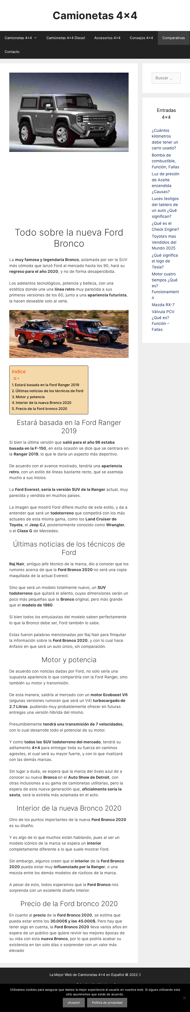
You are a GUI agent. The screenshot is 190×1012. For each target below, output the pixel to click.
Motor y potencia (30, 397)
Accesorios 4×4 (107, 38)
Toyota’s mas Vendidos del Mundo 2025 (164, 242)
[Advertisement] (69, 192)
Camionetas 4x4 (95, 15)
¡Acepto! (74, 1002)
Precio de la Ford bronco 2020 (41, 408)
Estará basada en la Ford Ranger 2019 (47, 385)
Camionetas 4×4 (18, 38)
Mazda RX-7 (163, 304)
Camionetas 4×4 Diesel (65, 38)
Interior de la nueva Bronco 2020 (43, 402)
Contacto (12, 51)
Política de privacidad (107, 1002)
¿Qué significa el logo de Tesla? (165, 261)
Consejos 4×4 (141, 38)
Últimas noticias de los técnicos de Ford (49, 391)
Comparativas (173, 38)
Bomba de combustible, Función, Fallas (165, 161)
